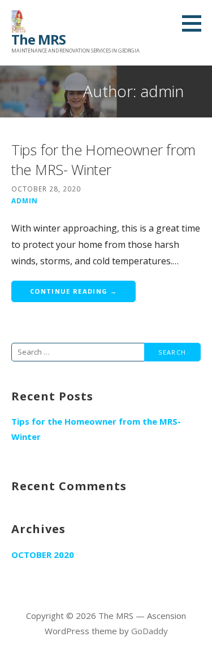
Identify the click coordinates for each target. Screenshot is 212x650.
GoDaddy (149, 630)
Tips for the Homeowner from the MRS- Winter (103, 159)
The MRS (38, 39)
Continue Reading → (73, 291)
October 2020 (42, 554)
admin (24, 200)
